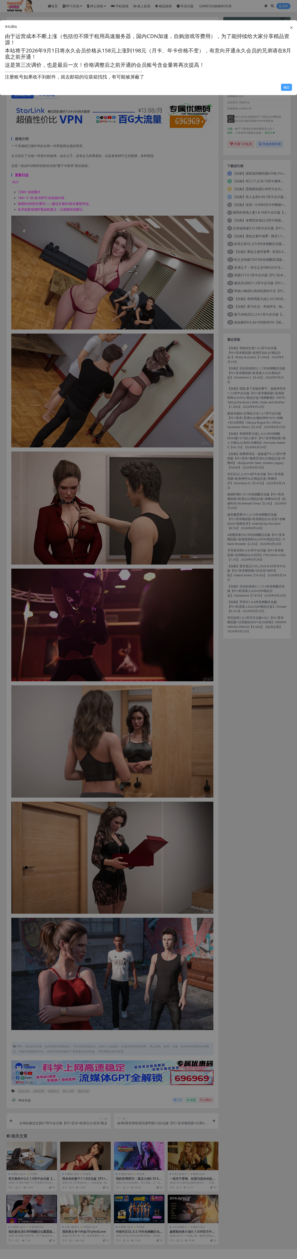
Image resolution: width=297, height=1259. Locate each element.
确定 (286, 87)
